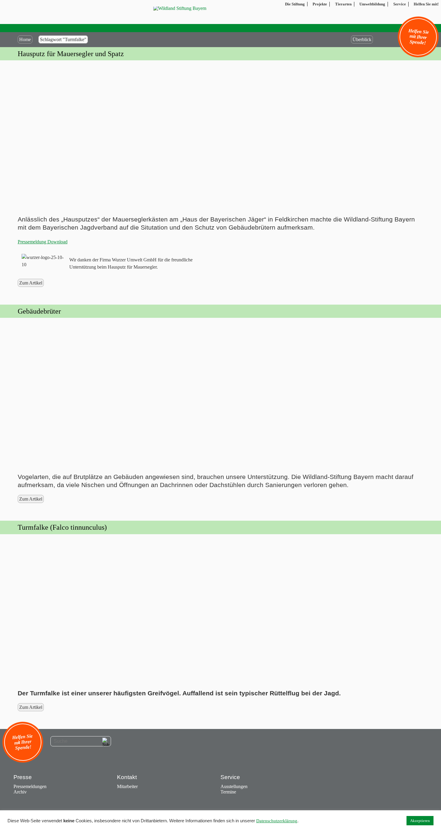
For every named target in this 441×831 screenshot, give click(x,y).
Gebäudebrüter (39, 311)
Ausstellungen (234, 786)
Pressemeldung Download (43, 241)
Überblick (361, 39)
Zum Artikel (30, 282)
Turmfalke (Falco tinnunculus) (62, 527)
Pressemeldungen (30, 786)
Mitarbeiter (127, 786)
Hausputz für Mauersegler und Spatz (71, 54)
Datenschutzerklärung (276, 820)
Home (25, 39)
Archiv (20, 791)
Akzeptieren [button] (420, 820)
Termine (228, 791)
